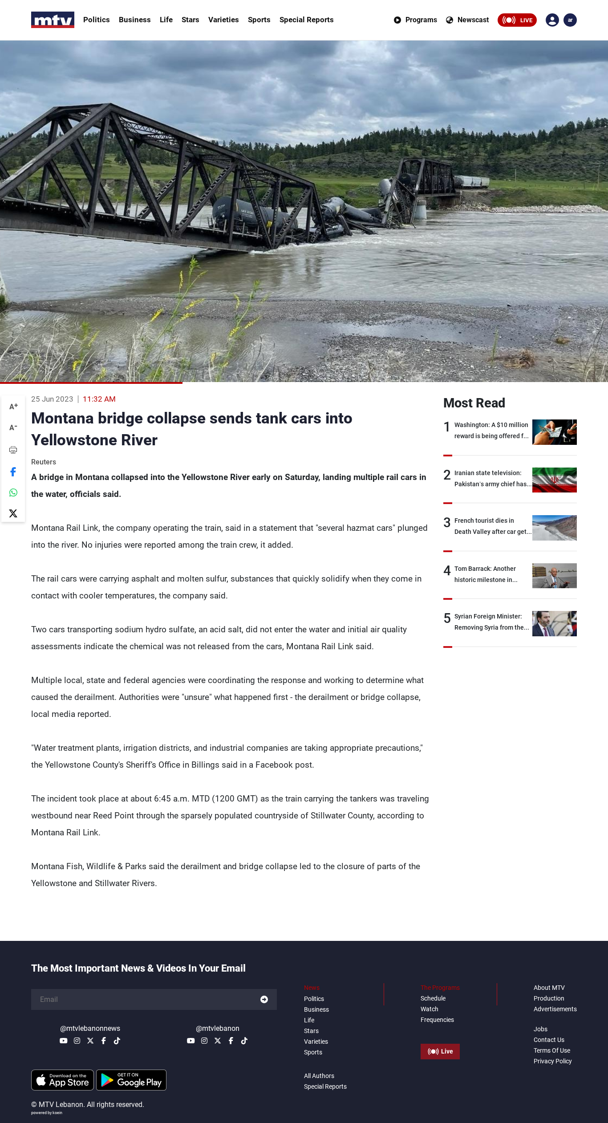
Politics (96, 19)
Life (166, 19)
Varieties (223, 19)
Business (135, 19)
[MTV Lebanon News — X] (90, 1040)
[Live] (440, 1031)
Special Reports (307, 19)
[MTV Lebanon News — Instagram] (77, 1040)
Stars (190, 19)
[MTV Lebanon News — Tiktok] (117, 1040)
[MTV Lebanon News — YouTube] (63, 1040)
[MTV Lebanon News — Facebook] (103, 1040)
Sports (259, 19)
